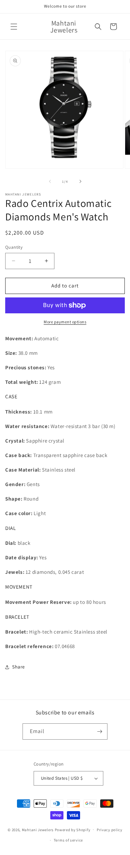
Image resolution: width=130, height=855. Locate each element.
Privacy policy (109, 829)
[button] (13, 26)
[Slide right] (80, 181)
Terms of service (68, 840)
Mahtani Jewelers (38, 829)
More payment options (65, 321)
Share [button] (18, 667)
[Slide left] (50, 181)
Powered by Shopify (72, 829)
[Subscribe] (99, 731)
